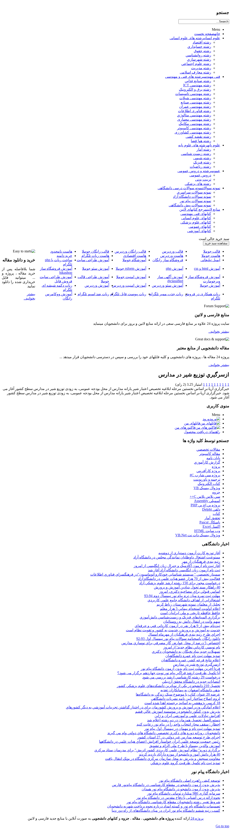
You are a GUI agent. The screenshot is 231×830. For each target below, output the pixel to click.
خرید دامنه (64, 256)
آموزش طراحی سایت (93, 260)
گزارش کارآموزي (207, 462)
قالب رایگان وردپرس (130, 251)
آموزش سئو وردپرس (167, 285)
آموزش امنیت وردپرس (129, 285)
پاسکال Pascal (209, 522)
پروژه (216, 466)
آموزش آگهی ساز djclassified (170, 279)
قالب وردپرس (172, 251)
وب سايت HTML (207, 531)
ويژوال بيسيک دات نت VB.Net (197, 535)
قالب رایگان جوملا (95, 251)
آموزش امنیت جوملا (131, 277)
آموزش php (174, 268)
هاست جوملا (210, 256)
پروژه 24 (196, 818)
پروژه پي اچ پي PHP (205, 505)
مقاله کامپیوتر (209, 454)
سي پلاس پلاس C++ (205, 496)
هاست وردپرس (171, 256)
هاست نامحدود (61, 251)
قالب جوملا (211, 251)
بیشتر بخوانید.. (218, 331)
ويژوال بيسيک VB (207, 488)
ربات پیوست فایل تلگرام (128, 294)
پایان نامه (213, 458)
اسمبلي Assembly (207, 501)
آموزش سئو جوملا (95, 268)
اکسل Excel (211, 526)
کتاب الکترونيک (209, 484)
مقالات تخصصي (208, 449)
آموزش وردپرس (97, 285)
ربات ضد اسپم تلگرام (93, 294)
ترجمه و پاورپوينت (206, 479)
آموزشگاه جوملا (134, 260)
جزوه (216, 492)
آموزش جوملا (210, 285)
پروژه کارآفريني (208, 471)
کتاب (216, 514)
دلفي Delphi (211, 509)
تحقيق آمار (212, 518)
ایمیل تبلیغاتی (210, 260)
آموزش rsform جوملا (131, 268)
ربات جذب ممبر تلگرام (166, 294)
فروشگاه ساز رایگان (167, 260)
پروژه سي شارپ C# (205, 475)
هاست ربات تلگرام (95, 256)
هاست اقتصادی (134, 256)
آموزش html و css (207, 268)
